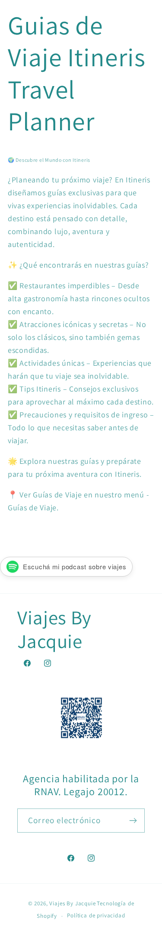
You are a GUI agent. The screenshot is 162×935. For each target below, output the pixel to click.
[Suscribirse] (132, 820)
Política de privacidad (96, 915)
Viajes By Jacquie (72, 903)
